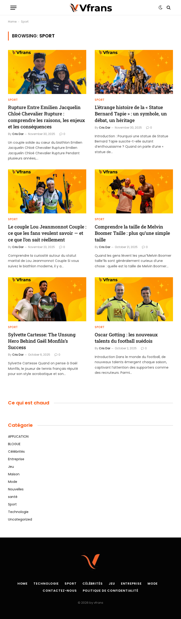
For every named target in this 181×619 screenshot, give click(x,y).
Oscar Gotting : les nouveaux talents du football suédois (126, 337)
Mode (12, 481)
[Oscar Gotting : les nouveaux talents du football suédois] (134, 299)
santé (12, 496)
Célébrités (16, 451)
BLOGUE (14, 444)
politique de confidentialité (110, 590)
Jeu (11, 466)
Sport (13, 100)
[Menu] (13, 7)
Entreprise (16, 459)
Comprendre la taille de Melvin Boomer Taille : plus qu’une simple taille (132, 233)
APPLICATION (18, 436)
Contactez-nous (60, 590)
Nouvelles (16, 489)
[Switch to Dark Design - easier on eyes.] (160, 7)
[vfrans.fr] (90, 8)
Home (12, 22)
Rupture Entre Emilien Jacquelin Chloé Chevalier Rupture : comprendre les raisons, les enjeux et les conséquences (46, 117)
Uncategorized (20, 519)
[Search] (168, 7)
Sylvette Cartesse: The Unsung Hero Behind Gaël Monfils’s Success (42, 340)
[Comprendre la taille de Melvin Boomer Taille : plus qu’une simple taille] (134, 191)
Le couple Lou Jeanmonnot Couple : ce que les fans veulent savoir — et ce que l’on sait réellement (47, 233)
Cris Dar (18, 134)
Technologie (18, 511)
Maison (14, 474)
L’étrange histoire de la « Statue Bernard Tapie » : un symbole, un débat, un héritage (131, 113)
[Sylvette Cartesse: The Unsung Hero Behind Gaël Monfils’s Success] (47, 299)
